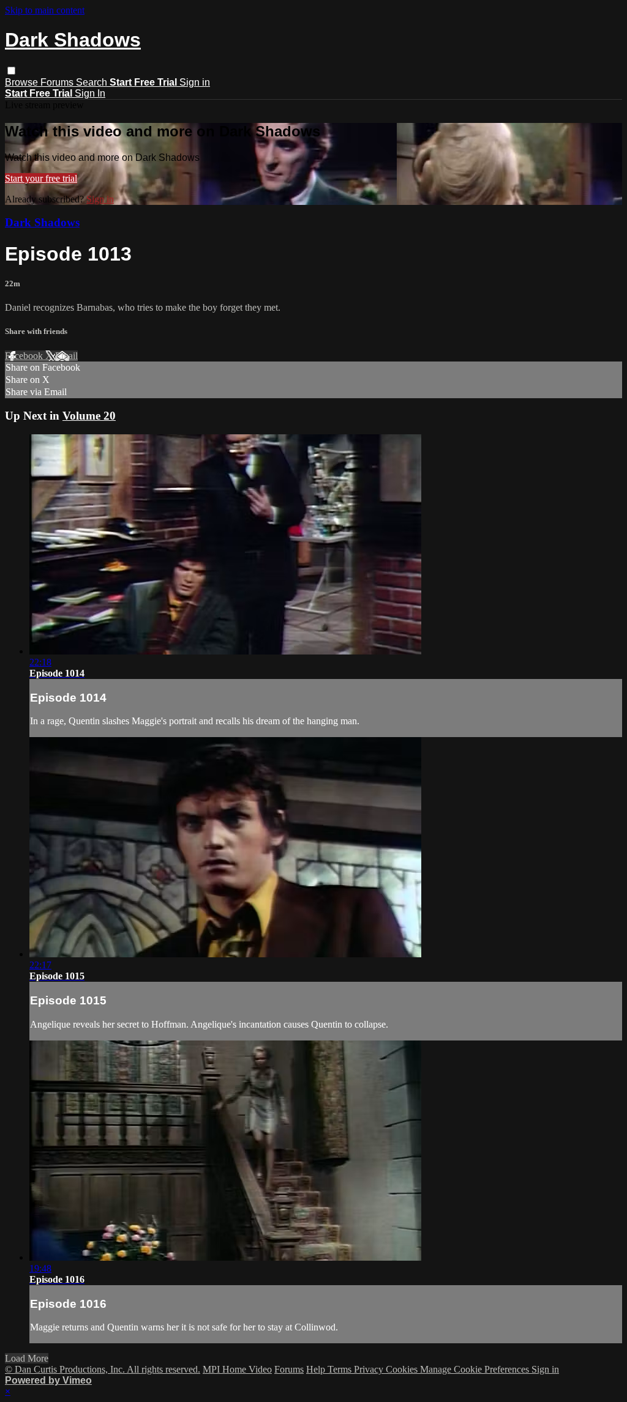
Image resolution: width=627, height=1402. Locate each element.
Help (317, 1369)
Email (66, 355)
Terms (341, 1369)
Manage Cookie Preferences (475, 1369)
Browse (22, 82)
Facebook (25, 355)
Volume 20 (89, 415)
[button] (11, 71)
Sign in (194, 82)
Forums (58, 82)
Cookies (403, 1369)
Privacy (370, 1369)
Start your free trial (41, 178)
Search (93, 82)
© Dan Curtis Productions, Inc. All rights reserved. (102, 1369)
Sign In (90, 93)
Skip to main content (44, 10)
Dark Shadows (42, 222)
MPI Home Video (237, 1369)
